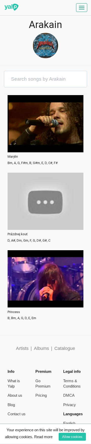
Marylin (13, 156)
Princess (14, 312)
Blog (11, 405)
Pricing (41, 395)
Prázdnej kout (18, 234)
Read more (43, 437)
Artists (22, 348)
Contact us (17, 414)
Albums (41, 348)
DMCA (69, 395)
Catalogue (64, 348)
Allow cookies (72, 437)
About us (15, 395)
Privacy (69, 405)
